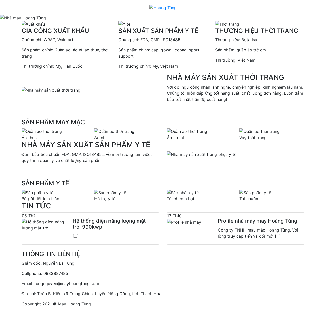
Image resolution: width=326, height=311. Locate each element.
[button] (24, 18)
